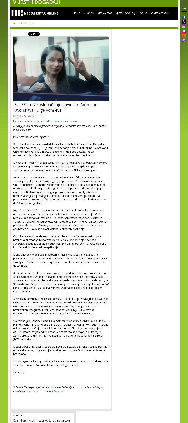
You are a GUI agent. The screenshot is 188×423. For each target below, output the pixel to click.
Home (76, 13)
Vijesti (16, 23)
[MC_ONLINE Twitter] (183, 21)
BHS (184, 8)
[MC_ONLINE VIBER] (183, 41)
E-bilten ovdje (57, 391)
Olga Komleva (50, 121)
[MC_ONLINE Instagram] (183, 26)
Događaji (28, 23)
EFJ (22, 372)
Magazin (89, 13)
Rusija (16, 121)
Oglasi (143, 13)
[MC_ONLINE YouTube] (183, 31)
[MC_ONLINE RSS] (183, 36)
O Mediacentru (160, 13)
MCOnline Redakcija (23, 116)
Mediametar (105, 13)
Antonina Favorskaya (31, 121)
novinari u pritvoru (67, 121)
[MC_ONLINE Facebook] (183, 17)
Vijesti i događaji (126, 13)
